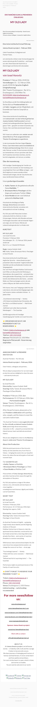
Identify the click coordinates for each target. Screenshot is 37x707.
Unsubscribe (18, 700)
